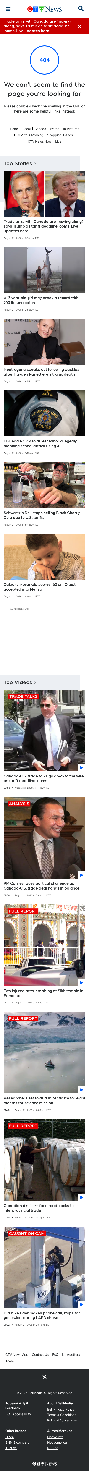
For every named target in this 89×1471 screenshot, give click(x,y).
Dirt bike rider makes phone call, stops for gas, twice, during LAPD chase (42, 1315)
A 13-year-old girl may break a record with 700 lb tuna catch (41, 300)
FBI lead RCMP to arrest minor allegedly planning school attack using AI (40, 443)
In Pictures (71, 129)
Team (9, 1361)
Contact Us (40, 1354)
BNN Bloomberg (17, 1442)
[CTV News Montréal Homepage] (44, 9)
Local (27, 129)
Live (58, 141)
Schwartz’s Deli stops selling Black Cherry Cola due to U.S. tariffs (42, 515)
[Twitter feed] (44, 1376)
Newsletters (71, 1354)
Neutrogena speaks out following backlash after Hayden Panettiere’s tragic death (43, 372)
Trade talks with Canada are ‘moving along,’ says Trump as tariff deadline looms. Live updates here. (43, 226)
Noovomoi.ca (57, 1442)
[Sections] (8, 9)
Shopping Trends (60, 135)
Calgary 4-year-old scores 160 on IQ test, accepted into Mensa (40, 587)
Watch (54, 129)
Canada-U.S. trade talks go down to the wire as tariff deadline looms (44, 778)
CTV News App (16, 1354)
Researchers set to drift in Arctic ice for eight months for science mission (44, 1100)
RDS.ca (52, 1448)
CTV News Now (39, 141)
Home (14, 129)
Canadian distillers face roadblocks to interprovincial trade (39, 1208)
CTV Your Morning (29, 135)
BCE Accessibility (18, 1414)
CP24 (9, 1437)
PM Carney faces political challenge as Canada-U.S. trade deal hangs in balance (41, 885)
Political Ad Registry (62, 1420)
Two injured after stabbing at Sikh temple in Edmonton (43, 993)
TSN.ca (11, 1448)
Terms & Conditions (61, 1415)
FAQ (55, 1354)
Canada (40, 129)
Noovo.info (55, 1437)
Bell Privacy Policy (60, 1409)
